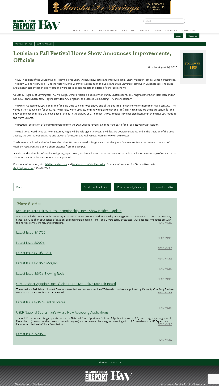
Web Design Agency (41, 384)
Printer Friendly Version (130, 187)
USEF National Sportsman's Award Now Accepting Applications (62, 312)
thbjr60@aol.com (23, 168)
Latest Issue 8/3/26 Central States (40, 301)
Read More (165, 223)
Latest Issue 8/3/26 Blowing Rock (40, 273)
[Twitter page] (195, 22)
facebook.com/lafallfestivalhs (88, 164)
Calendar (171, 30)
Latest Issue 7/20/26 (31, 333)
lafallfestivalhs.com (56, 164)
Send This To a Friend (96, 187)
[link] (76, 29)
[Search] (182, 21)
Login (178, 35)
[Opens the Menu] (201, 29)
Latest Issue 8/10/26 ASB (34, 252)
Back (19, 187)
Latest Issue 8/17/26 (31, 232)
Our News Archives (44, 43)
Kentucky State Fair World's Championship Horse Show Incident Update (69, 210)
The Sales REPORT (107, 30)
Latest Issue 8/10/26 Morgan (37, 262)
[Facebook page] (189, 22)
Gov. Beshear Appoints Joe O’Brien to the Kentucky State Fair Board (66, 283)
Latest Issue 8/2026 (30, 242)
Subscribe (193, 35)
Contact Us (116, 362)
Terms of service (22, 384)
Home (76, 30)
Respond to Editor (163, 187)
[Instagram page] (201, 22)
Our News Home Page (24, 43)
